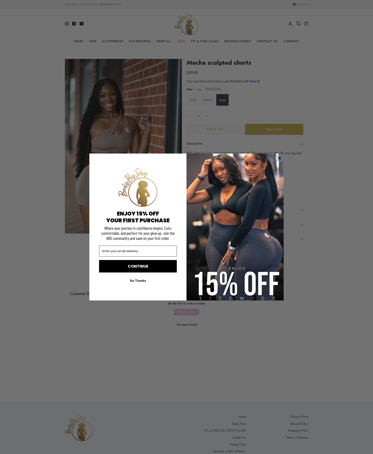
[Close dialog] (279, 158)
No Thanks (138, 280)
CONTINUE (138, 266)
